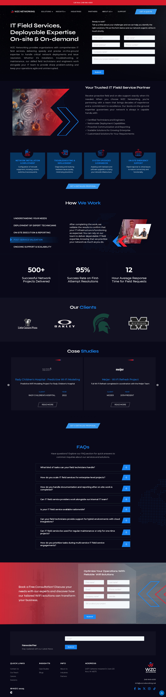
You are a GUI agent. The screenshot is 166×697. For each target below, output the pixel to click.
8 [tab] (95, 417)
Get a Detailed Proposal (83, 186)
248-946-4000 (150, 679)
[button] (47, 12)
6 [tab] (88, 417)
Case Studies (44, 669)
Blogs (41, 673)
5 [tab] (85, 417)
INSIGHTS (60, 12)
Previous (8, 385)
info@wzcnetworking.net (145, 683)
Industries (64, 673)
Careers (13, 676)
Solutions (46, 12)
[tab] (37, 218)
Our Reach (14, 673)
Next (157, 385)
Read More (47, 405)
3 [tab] (78, 417)
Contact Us (14, 669)
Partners (63, 676)
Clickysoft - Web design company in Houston (11, 692)
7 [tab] (91, 417)
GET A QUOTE (146, 12)
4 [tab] (81, 417)
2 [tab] (74, 417)
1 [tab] (71, 417)
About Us (106, 12)
